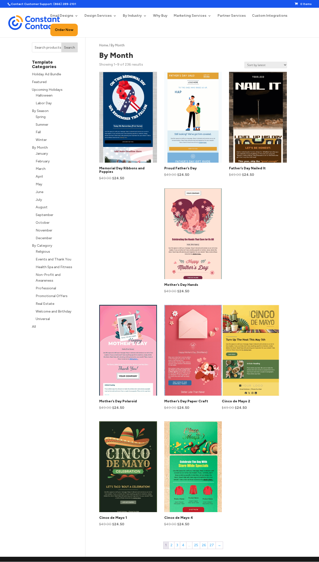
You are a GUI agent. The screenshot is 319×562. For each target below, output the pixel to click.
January (42, 153)
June (39, 192)
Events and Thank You (53, 259)
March (41, 169)
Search (69, 47)
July (39, 200)
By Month (40, 147)
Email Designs (61, 16)
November (44, 230)
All (34, 327)
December (44, 238)
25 (196, 545)
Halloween (44, 95)
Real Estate (45, 304)
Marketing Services (190, 16)
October (43, 223)
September (44, 215)
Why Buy (160, 16)
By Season (40, 111)
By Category (42, 245)
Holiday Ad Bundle (46, 74)
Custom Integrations (269, 16)
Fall (38, 132)
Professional (46, 288)
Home (103, 45)
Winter (41, 140)
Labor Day (44, 103)
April (39, 176)
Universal (43, 319)
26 (204, 545)
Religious (43, 251)
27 (212, 545)
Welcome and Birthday (54, 311)
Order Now (64, 30)
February (43, 161)
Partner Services (232, 16)
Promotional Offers (52, 296)
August (42, 207)
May (39, 184)
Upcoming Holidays (47, 90)
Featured (39, 82)
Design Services (98, 16)
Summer (42, 124)
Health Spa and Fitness (54, 267)
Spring (41, 117)
